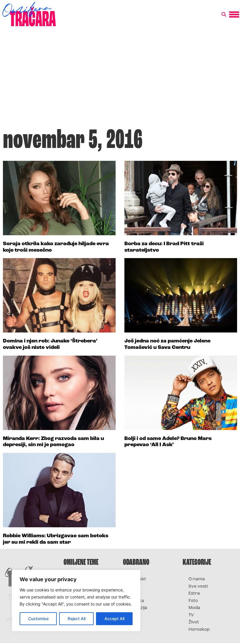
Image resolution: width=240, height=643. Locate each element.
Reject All (76, 618)
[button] (224, 15)
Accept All (114, 618)
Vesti (134, 615)
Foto (133, 593)
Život (193, 622)
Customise (38, 618)
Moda (194, 608)
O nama (196, 579)
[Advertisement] (120, 80)
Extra (194, 593)
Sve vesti (198, 586)
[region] (76, 600)
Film (133, 586)
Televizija (138, 608)
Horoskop (199, 629)
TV (191, 615)
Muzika (136, 601)
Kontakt (137, 579)
